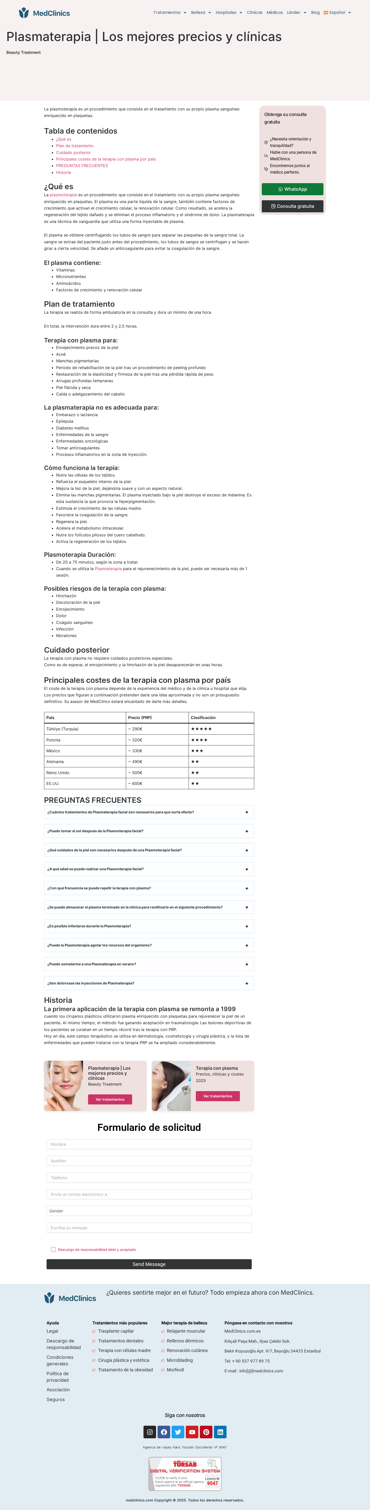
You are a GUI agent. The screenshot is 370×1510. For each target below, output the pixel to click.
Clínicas (255, 12)
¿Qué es (63, 139)
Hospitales (226, 12)
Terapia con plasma (217, 1068)
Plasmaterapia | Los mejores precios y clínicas (109, 1073)
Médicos (275, 12)
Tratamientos (166, 12)
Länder (294, 12)
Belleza (198, 12)
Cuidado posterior (73, 152)
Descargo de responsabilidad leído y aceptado (97, 1249)
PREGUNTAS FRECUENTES (82, 165)
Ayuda (53, 1322)
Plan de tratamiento (75, 145)
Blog (315, 12)
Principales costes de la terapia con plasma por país (106, 159)
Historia (63, 172)
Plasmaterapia (108, 568)
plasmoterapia (63, 194)
